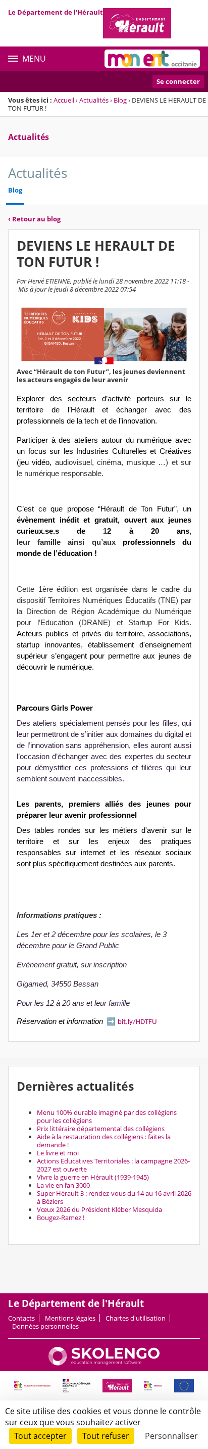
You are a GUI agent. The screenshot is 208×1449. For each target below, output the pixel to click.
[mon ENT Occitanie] (152, 58)
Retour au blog (34, 218)
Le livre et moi (58, 1152)
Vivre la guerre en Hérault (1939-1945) (93, 1177)
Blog (120, 100)
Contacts (21, 1318)
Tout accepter (40, 1435)
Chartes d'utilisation (136, 1318)
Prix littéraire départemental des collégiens (101, 1128)
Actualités (94, 100)
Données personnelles (45, 1326)
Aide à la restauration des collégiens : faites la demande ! (104, 1140)
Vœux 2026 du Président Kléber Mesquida (99, 1209)
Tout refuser (105, 1435)
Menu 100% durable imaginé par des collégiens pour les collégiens (107, 1116)
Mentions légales (70, 1318)
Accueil (64, 100)
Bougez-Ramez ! (60, 1217)
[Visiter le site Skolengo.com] (104, 1363)
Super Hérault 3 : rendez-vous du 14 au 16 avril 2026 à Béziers (114, 1197)
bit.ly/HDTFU (137, 1022)
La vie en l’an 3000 (63, 1185)
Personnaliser (171, 1435)
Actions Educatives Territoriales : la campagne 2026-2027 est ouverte (113, 1165)
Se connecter (178, 81)
